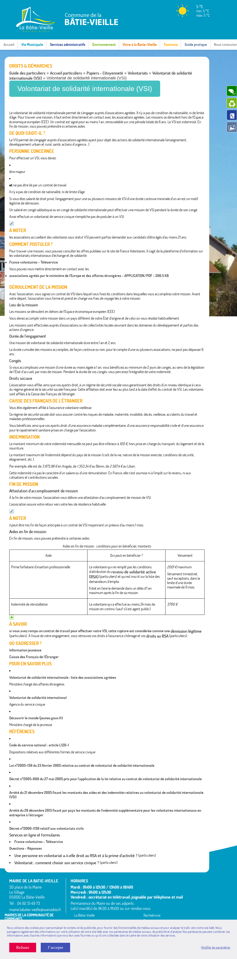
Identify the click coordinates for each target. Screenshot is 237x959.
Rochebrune (151, 915)
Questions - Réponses (25, 848)
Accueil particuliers (66, 73)
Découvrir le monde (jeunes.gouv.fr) (36, 718)
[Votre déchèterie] (232, 103)
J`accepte (55, 947)
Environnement (104, 44)
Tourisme (171, 44)
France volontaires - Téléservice (33, 262)
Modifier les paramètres (215, 947)
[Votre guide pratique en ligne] (232, 115)
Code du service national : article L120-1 (39, 745)
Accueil (8, 44)
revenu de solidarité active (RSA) (122, 574)
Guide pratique (196, 44)
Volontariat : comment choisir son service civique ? (56, 862)
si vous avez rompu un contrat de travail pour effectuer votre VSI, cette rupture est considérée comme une (90, 631)
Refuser (22, 947)
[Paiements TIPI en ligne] (232, 91)
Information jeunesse (25, 650)
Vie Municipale (32, 44)
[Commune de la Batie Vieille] (64, 31)
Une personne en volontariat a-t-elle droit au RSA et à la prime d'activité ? (75, 855)
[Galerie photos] (232, 127)
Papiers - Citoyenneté (105, 73)
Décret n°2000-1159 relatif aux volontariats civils (46, 828)
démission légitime (186, 631)
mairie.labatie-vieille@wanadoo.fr (35, 909)
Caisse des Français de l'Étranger (34, 656)
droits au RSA (157, 636)
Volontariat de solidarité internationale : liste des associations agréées (62, 677)
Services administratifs (67, 44)
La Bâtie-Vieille (84, 915)
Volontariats (138, 73)
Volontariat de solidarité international (38, 697)
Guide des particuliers (27, 73)
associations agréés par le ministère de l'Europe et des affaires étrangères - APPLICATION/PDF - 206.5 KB (89, 275)
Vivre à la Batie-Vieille (140, 44)
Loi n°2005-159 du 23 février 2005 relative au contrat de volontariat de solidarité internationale (81, 765)
